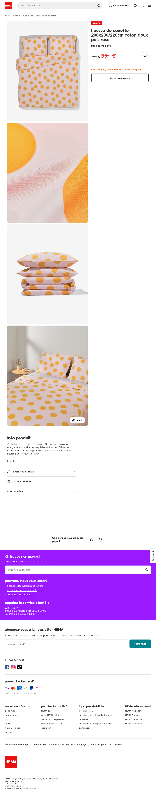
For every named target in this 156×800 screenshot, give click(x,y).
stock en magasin (120, 78)
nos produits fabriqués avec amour (96, 723)
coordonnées (15, 491)
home (8, 15)
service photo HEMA (51, 723)
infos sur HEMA (86, 711)
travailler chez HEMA (89, 715)
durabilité (83, 719)
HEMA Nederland (134, 711)
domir (8, 723)
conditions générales (100, 744)
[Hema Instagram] (13, 667)
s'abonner (140, 643)
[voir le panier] (142, 5)
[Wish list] (135, 5)
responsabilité (56, 744)
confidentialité (39, 744)
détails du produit (23, 471)
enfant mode (11, 715)
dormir (16, 15)
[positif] (91, 539)
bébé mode (11, 711)
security (70, 744)
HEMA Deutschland (134, 719)
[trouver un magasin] (147, 570)
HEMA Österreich (133, 723)
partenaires (84, 728)
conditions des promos (52, 719)
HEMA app (46, 711)
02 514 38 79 (12, 607)
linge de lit (27, 15)
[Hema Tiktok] (19, 667)
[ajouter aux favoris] (145, 55)
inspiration (46, 728)
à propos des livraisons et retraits (25, 585)
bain (7, 719)
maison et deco (12, 728)
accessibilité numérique (17, 744)
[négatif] (100, 539)
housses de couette (45, 15)
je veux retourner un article (22, 590)
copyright (82, 744)
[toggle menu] (149, 5)
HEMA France (132, 715)
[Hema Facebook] (7, 667)
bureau (8, 732)
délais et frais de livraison (20, 594)
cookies (118, 744)
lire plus (11, 461)
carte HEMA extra (50, 715)
